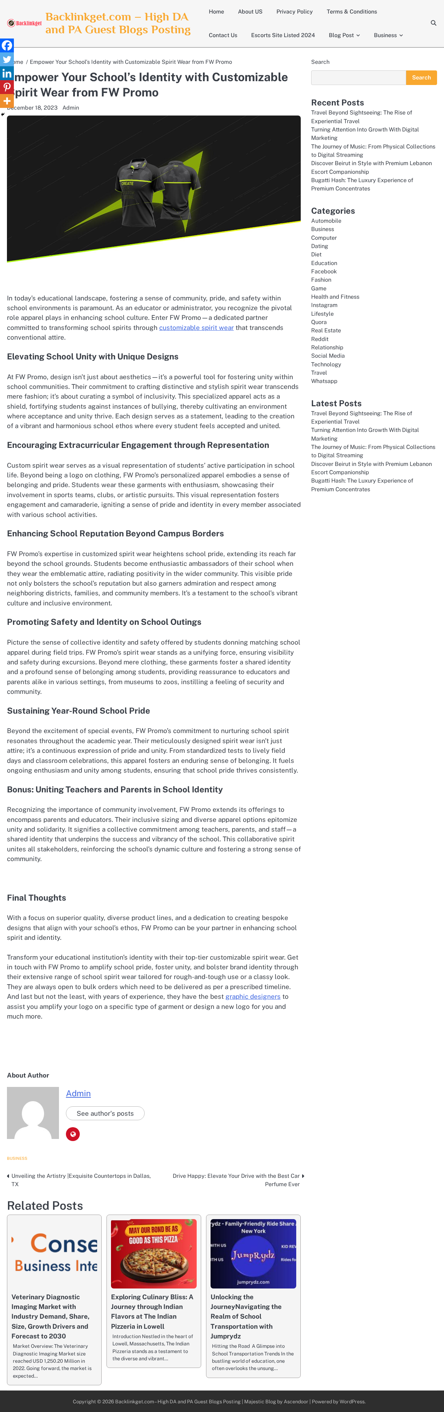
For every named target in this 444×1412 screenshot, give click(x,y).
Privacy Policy (294, 11)
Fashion (321, 280)
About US (250, 11)
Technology (326, 364)
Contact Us (223, 35)
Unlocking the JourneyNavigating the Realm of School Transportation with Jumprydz (246, 1316)
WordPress (352, 1401)
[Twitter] (7, 59)
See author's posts (105, 1113)
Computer (324, 237)
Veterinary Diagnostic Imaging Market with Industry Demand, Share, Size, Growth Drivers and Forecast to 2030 (50, 1316)
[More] (7, 101)
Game (318, 288)
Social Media (328, 355)
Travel (319, 372)
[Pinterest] (7, 87)
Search (320, 62)
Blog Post (341, 35)
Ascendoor (296, 1401)
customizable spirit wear (196, 327)
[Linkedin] (7, 73)
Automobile (326, 221)
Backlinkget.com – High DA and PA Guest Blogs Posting (118, 23)
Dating (319, 246)
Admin (70, 107)
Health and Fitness (335, 297)
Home (216, 11)
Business (385, 35)
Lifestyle (322, 314)
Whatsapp (324, 381)
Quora (319, 322)
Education (324, 263)
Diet (316, 254)
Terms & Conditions (352, 11)
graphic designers (253, 996)
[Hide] (3, 114)
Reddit (319, 339)
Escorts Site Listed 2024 (283, 35)
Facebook (324, 271)
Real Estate (326, 330)
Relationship (327, 347)
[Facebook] (7, 45)
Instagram (324, 305)
